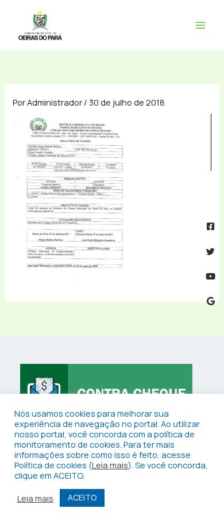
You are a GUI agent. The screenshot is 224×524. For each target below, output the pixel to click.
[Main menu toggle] (200, 25)
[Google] (210, 301)
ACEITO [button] (82, 497)
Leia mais (110, 465)
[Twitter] (210, 251)
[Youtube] (210, 276)
